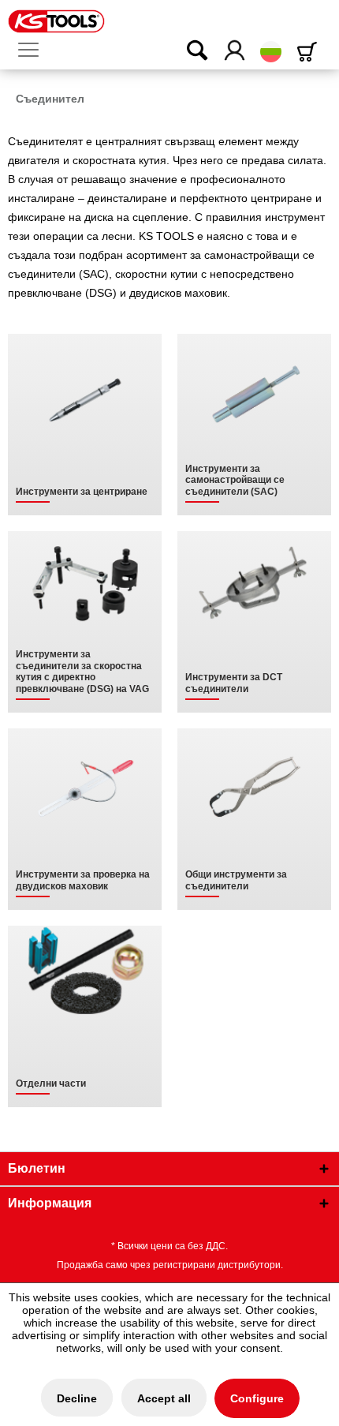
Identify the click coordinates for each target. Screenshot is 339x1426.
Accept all (164, 1398)
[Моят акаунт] (235, 51)
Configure (257, 1398)
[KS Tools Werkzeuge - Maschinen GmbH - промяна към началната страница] (56, 21)
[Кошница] (309, 52)
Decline (77, 1398)
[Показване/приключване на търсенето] (187, 51)
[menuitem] (34, 50)
